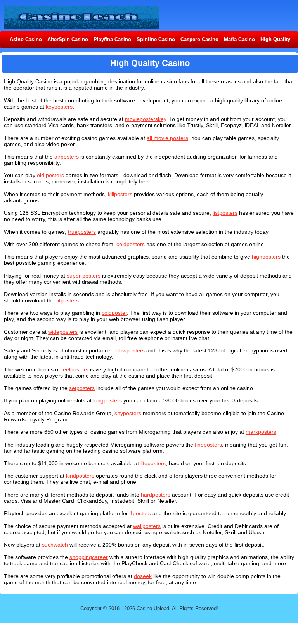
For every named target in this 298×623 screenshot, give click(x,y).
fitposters (67, 300)
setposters (82, 388)
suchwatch (55, 545)
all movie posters (167, 138)
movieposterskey (145, 119)
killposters (120, 194)
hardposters (155, 495)
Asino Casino (26, 39)
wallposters (147, 526)
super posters (83, 276)
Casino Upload (153, 608)
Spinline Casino (156, 39)
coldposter (114, 313)
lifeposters (153, 463)
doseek (143, 576)
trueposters (82, 232)
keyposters (59, 107)
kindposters (80, 476)
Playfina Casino (112, 39)
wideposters (63, 332)
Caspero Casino (199, 39)
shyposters (127, 413)
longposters (107, 400)
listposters (225, 213)
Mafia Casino (239, 39)
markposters (261, 432)
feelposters (74, 369)
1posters (140, 513)
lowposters (131, 350)
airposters (66, 157)
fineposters (208, 445)
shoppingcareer (88, 557)
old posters (50, 175)
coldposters (130, 244)
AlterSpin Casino (67, 39)
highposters (266, 257)
